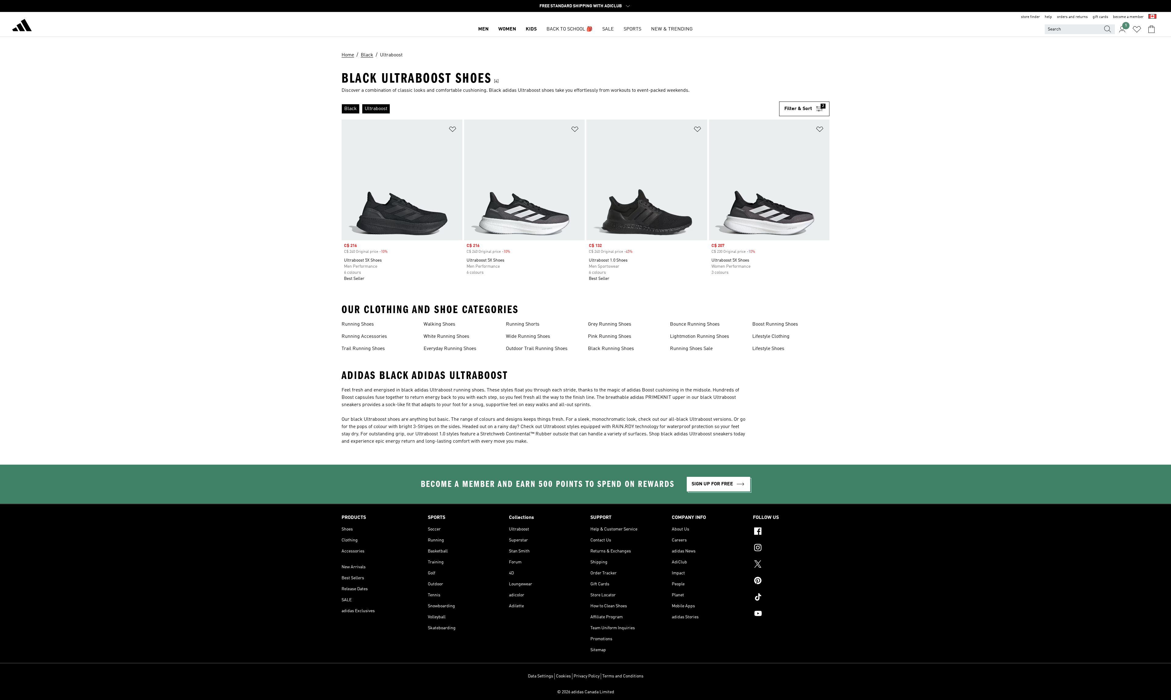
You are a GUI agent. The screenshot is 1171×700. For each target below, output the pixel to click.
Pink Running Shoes (609, 336)
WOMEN (507, 29)
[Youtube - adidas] (791, 614)
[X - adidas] (791, 565)
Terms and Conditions (622, 676)
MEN (483, 29)
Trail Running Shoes (363, 348)
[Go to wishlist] (1137, 29)
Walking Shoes (439, 324)
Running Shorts (522, 324)
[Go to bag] (1151, 29)
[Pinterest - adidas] (791, 581)
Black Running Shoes (611, 348)
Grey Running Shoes (609, 324)
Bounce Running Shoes (695, 324)
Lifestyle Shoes (768, 348)
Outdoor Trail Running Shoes (537, 348)
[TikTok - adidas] (791, 598)
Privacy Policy (587, 676)
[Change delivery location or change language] (1152, 17)
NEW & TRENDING (672, 29)
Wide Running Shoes (528, 336)
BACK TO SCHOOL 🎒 (569, 29)
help (1048, 17)
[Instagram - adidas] (791, 548)
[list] (560, 109)
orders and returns (1072, 17)
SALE (608, 29)
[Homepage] (22, 26)
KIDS (531, 29)
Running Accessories (364, 336)
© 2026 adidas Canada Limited (585, 692)
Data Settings (540, 676)
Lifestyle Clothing (771, 336)
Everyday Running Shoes (450, 348)
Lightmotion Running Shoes (699, 336)
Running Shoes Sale (691, 348)
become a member (1128, 17)
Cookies (563, 676)
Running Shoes (358, 324)
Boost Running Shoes (775, 324)
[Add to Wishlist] (452, 130)
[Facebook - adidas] (791, 532)
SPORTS (632, 29)
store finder (1030, 17)
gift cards (1100, 17)
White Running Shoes (446, 336)
